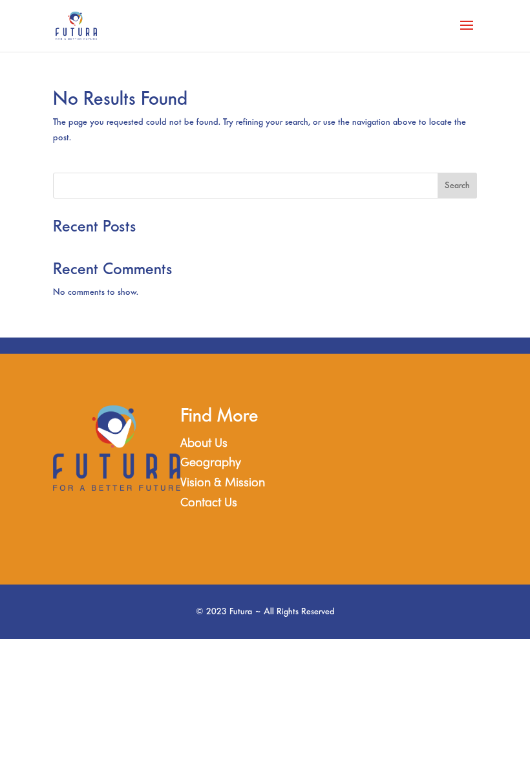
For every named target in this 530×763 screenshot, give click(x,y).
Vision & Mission (222, 483)
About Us (204, 443)
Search (457, 185)
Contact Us (208, 503)
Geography (210, 463)
